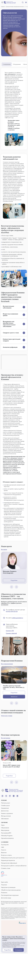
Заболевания (5, 818)
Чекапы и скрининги (7, 813)
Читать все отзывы (6, 715)
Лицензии (4, 884)
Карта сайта (4, 882)
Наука (2, 825)
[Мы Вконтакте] (6, 796)
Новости (3, 850)
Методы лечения (6, 816)
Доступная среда (6, 898)
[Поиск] (23, 2)
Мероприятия (5, 830)
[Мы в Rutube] (10, 796)
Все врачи (4, 549)
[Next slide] (16, 587)
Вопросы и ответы (6, 855)
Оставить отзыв (5, 868)
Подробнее (14, 580)
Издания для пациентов (8, 860)
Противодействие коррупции (10, 895)
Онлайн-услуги (5, 805)
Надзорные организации (8, 887)
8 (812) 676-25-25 (12, 611)
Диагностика (5, 811)
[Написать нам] (17, 796)
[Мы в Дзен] (13, 796)
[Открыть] (24, 307)
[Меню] (26, 2)
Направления (5, 808)
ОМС (2, 847)
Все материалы (5, 738)
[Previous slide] (11, 587)
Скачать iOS (10, 631)
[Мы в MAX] (2, 796)
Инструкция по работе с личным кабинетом (13, 865)
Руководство (5, 844)
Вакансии (3, 852)
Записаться (14, 696)
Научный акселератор (7, 838)
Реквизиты (4, 892)
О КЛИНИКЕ (4, 842)
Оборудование (17, 64)
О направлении (7, 64)
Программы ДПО (6, 833)
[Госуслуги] (4, 874)
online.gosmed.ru (17, 618)
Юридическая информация (9, 863)
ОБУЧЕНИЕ (4, 822)
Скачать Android (11, 633)
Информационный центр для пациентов (12, 857)
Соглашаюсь (18, 950)
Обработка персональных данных (11, 890)
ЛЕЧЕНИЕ (4, 800)
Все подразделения (7, 664)
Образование (5, 827)
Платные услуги (5, 803)
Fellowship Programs (6, 835)
